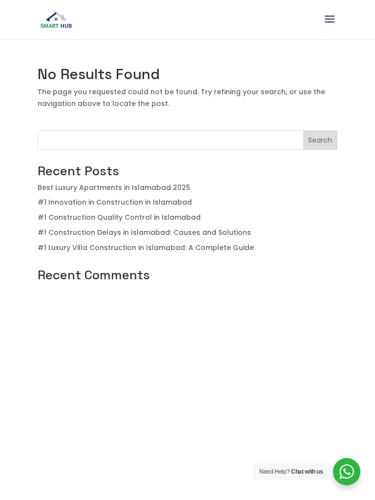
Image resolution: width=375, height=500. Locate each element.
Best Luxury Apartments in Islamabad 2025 (114, 187)
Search (320, 140)
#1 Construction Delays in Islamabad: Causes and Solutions (144, 232)
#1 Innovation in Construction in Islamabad (115, 202)
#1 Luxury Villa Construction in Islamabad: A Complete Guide (146, 247)
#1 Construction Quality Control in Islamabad (119, 217)
